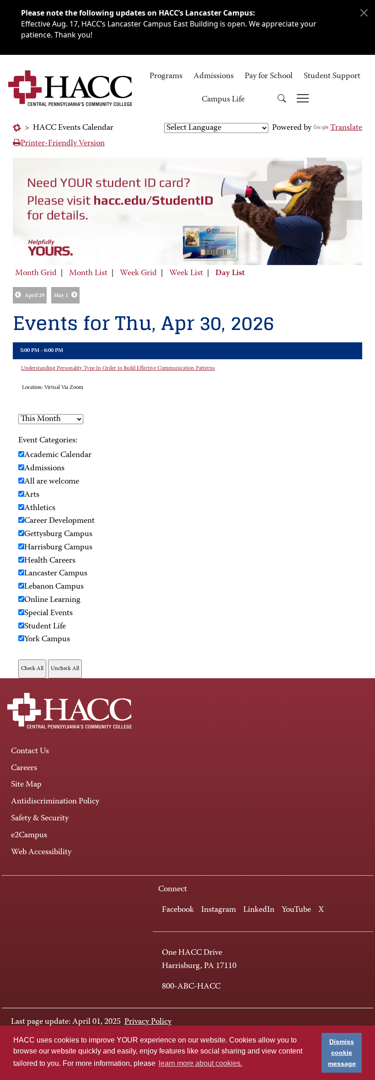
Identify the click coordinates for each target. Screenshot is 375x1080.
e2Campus (29, 835)
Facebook (178, 910)
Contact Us (30, 751)
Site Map (26, 785)
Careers (24, 768)
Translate (346, 128)
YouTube (296, 910)
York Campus (47, 639)
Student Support (332, 76)
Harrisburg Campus (58, 547)
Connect (172, 889)
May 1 (61, 295)
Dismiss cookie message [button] (342, 1052)
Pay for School (269, 76)
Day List (230, 273)
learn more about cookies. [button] (200, 1063)
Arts (31, 495)
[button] (281, 100)
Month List (88, 273)
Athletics (39, 508)
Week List (186, 273)
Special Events (48, 613)
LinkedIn (258, 910)
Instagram (218, 910)
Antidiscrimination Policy (55, 802)
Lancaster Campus (55, 573)
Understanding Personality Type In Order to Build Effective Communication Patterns (118, 368)
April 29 (34, 295)
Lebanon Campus (54, 587)
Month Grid (36, 273)
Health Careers (49, 561)
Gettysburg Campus (58, 534)
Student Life (45, 626)
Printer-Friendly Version (63, 143)
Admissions (213, 76)
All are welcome (51, 482)
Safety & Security (40, 818)
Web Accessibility (41, 852)
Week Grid (138, 273)
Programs (166, 76)
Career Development (59, 521)
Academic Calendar (57, 455)
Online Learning (52, 600)
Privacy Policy (147, 1022)
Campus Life (223, 100)
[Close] (364, 13)
